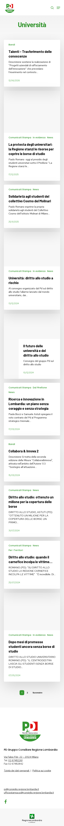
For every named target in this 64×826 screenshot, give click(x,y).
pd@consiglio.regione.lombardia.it (21, 789)
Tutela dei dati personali (17, 770)
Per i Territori (16, 550)
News (50, 137)
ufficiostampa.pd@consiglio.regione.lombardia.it (29, 792)
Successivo (37, 692)
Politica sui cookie (41, 770)
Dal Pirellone (40, 387)
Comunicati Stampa (20, 137)
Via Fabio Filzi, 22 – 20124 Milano (21, 757)
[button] (58, 7)
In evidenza (39, 137)
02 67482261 (15, 760)
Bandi (12, 44)
